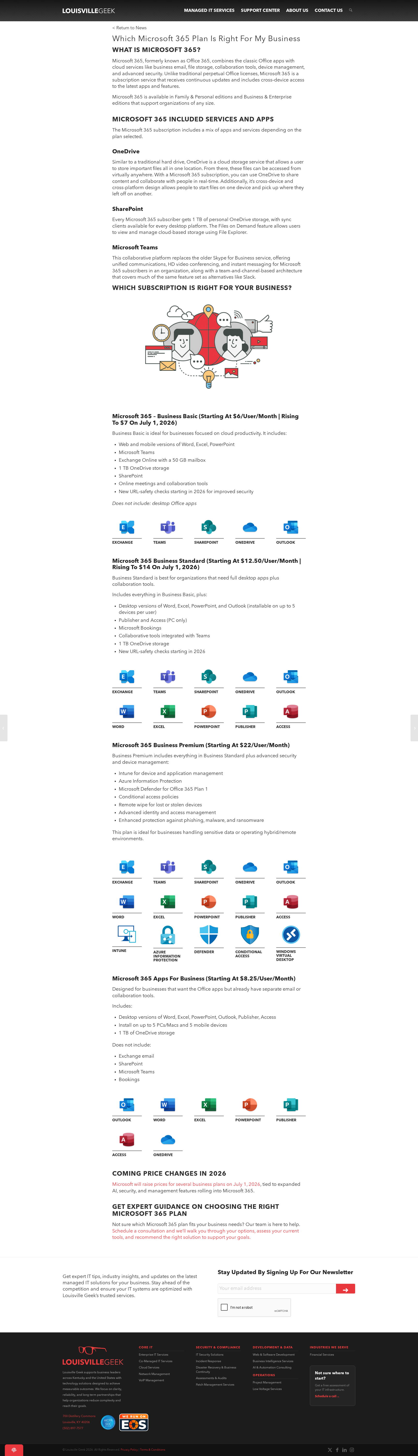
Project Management (267, 1382)
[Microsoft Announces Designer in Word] (414, 728)
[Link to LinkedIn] (344, 1450)
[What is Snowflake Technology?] (3, 728)
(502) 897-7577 (73, 1428)
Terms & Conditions (152, 1450)
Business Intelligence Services (273, 1361)
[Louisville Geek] (89, 10)
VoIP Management (151, 1380)
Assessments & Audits (211, 1378)
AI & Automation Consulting (272, 1367)
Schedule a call (327, 1396)
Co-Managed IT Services (155, 1361)
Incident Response (208, 1361)
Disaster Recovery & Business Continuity (216, 1370)
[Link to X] (330, 1450)
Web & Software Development (274, 1354)
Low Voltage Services (267, 1389)
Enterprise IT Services (153, 1354)
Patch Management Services (215, 1384)
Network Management (154, 1374)
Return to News (131, 28)
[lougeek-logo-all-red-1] (93, 1356)
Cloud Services (149, 1367)
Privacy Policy (129, 1450)
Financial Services (322, 1354)
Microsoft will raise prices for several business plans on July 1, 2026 (186, 1184)
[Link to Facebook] (337, 1450)
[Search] (350, 10)
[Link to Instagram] (351, 1450)
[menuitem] (209, 10)
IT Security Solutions (210, 1354)
